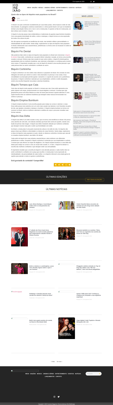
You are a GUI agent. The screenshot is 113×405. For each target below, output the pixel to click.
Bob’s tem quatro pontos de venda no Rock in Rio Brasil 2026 (40, 321)
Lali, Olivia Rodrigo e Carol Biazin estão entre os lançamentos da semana (40, 205)
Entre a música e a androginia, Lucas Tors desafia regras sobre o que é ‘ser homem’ (41, 267)
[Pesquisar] (100, 7)
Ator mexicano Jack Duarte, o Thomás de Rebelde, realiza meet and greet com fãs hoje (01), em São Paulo (87, 122)
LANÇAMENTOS (51, 10)
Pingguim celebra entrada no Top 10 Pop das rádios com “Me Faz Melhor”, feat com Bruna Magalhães (88, 267)
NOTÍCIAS (78, 7)
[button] (55, 164)
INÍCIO (29, 7)
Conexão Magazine (52, 404)
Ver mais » (59, 361)
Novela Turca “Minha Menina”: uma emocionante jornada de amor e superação (93, 43)
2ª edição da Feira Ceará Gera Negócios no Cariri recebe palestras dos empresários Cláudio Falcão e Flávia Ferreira (41, 232)
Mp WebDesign (71, 404)
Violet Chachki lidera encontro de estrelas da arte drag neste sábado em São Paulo (87, 205)
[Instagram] (91, 1)
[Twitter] (94, 1)
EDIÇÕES (35, 7)
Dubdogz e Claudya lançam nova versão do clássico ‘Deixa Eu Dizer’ (41, 294)
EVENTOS (72, 7)
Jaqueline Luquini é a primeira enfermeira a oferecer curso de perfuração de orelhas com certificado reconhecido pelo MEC (85, 133)
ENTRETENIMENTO (62, 7)
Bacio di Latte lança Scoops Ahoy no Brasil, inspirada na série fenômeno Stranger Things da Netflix (86, 128)
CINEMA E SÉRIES (49, 7)
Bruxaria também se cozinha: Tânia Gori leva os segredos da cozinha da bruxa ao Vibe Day (88, 231)
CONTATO (60, 10)
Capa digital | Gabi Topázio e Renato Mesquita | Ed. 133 (88, 321)
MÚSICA (40, 7)
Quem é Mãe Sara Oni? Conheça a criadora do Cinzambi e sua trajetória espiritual (88, 295)
